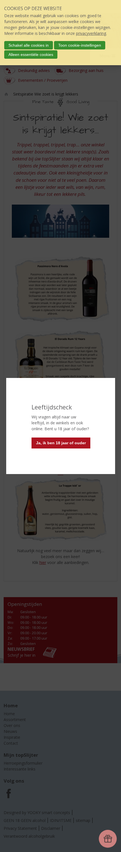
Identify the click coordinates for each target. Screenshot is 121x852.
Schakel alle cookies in (28, 45)
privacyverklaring (91, 33)
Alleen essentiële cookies (30, 54)
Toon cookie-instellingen (79, 45)
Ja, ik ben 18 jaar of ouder (61, 443)
